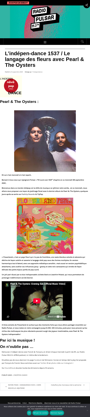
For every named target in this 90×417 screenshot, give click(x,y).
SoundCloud (10, 368)
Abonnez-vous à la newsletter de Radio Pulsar (62, 403)
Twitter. (43, 363)
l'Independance (37, 72)
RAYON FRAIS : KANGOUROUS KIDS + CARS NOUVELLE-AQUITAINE (24, 386)
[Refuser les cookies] (87, 411)
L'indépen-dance (20, 375)
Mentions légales (35, 403)
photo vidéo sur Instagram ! (62, 363)
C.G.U (25, 403)
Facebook (38, 360)
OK (29, 413)
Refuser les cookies (40, 413)
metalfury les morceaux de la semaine (66, 385)
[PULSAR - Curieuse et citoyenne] (45, 22)
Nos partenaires (14, 403)
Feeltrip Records (28, 194)
